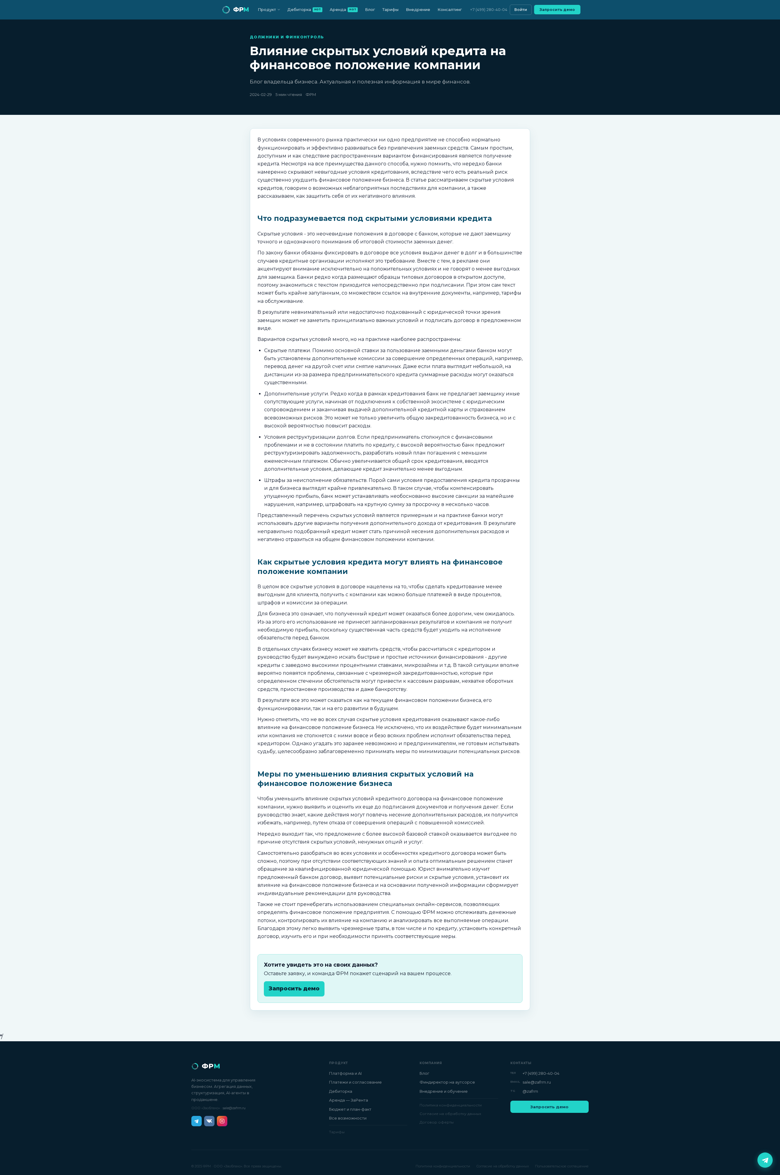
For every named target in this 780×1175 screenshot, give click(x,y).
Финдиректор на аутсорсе (447, 1082)
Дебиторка (304, 9)
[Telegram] (196, 1121)
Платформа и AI (345, 1073)
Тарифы (390, 9)
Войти (520, 9)
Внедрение (418, 9)
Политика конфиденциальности (451, 1105)
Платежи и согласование (355, 1082)
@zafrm (530, 1091)
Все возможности (348, 1118)
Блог (370, 9)
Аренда (343, 9)
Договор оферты (437, 1122)
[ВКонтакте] (209, 1121)
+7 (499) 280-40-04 (488, 9)
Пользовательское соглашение (562, 1166)
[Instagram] (222, 1121)
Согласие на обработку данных (450, 1113)
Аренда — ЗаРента (348, 1100)
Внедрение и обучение (444, 1091)
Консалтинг (450, 9)
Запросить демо (557, 9)
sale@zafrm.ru (234, 1108)
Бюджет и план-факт (350, 1109)
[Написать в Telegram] (765, 1160)
